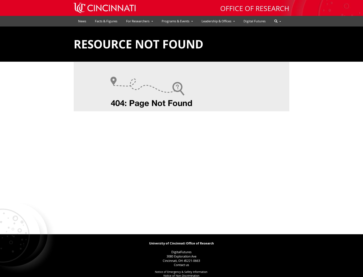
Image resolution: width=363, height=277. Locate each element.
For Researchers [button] (138, 21)
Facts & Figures (106, 21)
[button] (277, 21)
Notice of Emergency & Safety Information (181, 272)
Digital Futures (255, 21)
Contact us (181, 265)
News (82, 21)
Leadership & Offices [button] (216, 21)
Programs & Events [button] (175, 21)
